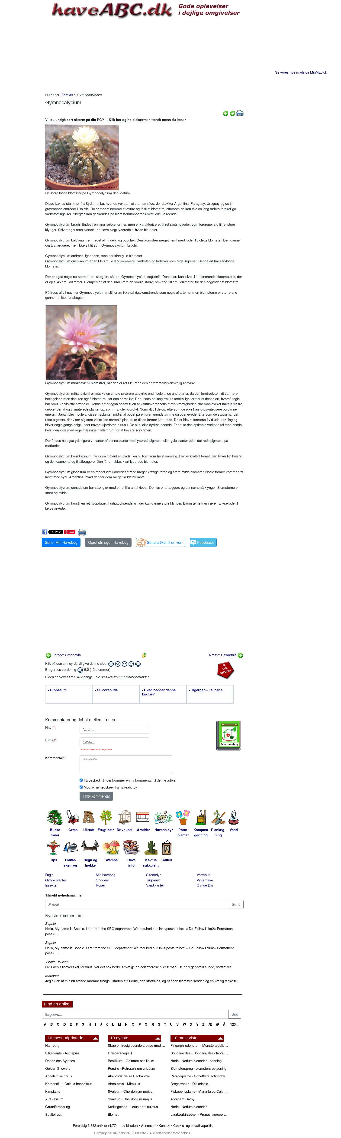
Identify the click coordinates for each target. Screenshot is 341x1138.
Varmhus (203, 874)
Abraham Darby (182, 1098)
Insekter (51, 885)
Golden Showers (58, 1068)
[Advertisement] (144, 55)
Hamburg (52, 1045)
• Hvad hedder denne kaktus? (159, 692)
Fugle (49, 874)
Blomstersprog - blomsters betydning (198, 1068)
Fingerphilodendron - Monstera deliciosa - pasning (199, 1045)
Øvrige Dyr (205, 885)
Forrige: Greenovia (66, 654)
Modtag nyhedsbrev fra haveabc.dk (110, 787)
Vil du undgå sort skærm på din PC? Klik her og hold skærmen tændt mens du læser (115, 119)
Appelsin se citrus (58, 1075)
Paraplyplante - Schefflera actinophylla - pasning (199, 1075)
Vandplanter (155, 885)
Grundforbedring (57, 1106)
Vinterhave (205, 879)
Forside (67, 94)
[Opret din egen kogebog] (228, 735)
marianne (52, 975)
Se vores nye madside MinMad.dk (301, 72)
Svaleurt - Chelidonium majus (130, 1098)
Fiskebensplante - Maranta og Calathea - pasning (199, 1091)
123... (234, 1024)
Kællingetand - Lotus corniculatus (133, 1106)
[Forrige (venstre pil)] (225, 112)
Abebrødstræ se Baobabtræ (129, 1075)
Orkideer (102, 879)
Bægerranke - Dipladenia (189, 1083)
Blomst (113, 1114)
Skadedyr (153, 874)
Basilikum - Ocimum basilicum (131, 1060)
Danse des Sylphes (60, 1060)
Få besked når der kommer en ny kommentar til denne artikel (130, 780)
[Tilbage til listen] (144, 654)
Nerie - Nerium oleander (188, 1106)
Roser (100, 885)
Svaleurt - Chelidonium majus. (130, 1091)
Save (71, 532)
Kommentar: (55, 757)
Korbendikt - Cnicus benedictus (69, 1083)
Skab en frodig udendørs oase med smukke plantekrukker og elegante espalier (137, 1045)
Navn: (50, 727)
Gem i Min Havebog (61, 542)
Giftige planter (55, 879)
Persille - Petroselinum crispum (131, 1068)
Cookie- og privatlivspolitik (193, 1125)
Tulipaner (153, 879)
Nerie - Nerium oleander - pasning (196, 1060)
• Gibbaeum (57, 690)
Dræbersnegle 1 (120, 1052)
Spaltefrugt (53, 1114)
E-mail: (51, 739)
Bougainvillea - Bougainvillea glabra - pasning (199, 1052)
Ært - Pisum (54, 1098)
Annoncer (148, 1125)
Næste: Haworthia (223, 654)
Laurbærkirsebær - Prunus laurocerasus (199, 1114)
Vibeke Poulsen (56, 961)
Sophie (50, 923)
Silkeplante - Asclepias (62, 1052)
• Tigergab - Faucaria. (206, 690)
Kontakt (164, 1125)
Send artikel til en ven (164, 542)
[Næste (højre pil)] (232, 112)
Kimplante (52, 1091)
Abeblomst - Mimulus (124, 1083)
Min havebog (105, 874)
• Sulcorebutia (106, 690)
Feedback (205, 542)
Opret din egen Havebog (108, 542)
